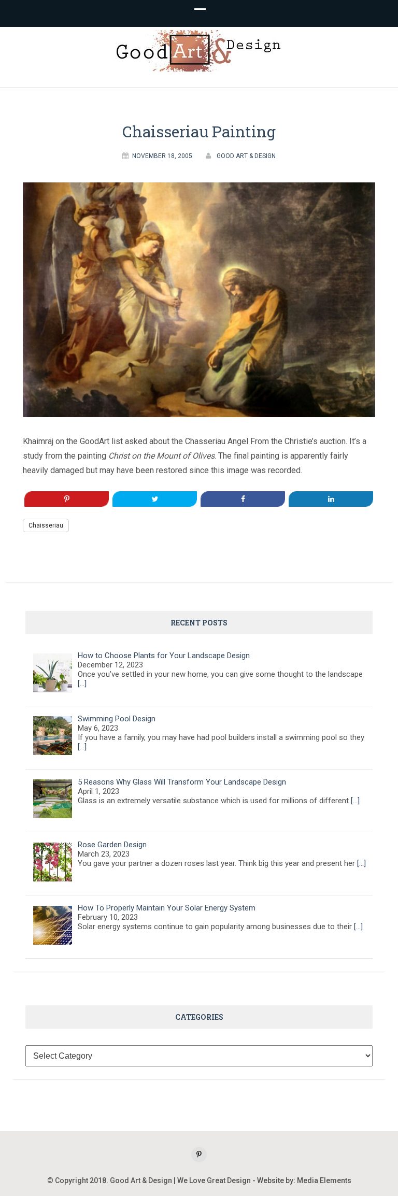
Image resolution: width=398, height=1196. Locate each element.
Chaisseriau (46, 525)
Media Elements (324, 1180)
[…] (82, 683)
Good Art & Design (246, 156)
